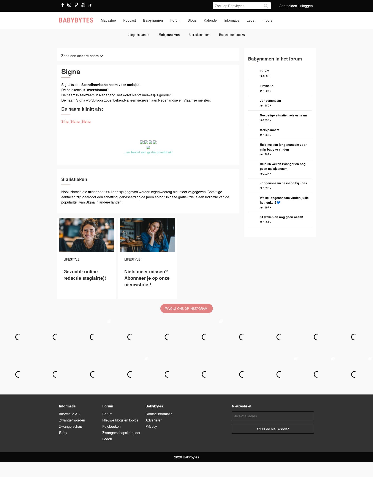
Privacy (151, 426)
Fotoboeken (111, 426)
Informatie (231, 20)
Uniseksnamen (199, 34)
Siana (75, 121)
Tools (268, 20)
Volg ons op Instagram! (188, 308)
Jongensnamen (138, 34)
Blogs (192, 20)
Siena (86, 121)
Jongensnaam (270, 100)
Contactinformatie (158, 413)
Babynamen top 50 (232, 34)
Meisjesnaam (269, 130)
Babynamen (153, 20)
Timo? (264, 71)
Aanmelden (288, 5)
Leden (251, 20)
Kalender (211, 20)
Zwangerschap (70, 426)
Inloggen (306, 5)
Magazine (108, 20)
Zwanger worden (72, 420)
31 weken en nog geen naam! (281, 217)
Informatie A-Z (70, 413)
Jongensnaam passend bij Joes (283, 183)
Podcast (129, 20)
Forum (175, 20)
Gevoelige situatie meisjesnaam (283, 115)
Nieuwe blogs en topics (120, 420)
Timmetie (266, 86)
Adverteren (153, 420)
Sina (65, 121)
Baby (63, 432)
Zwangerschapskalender (121, 432)
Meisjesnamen (169, 34)
